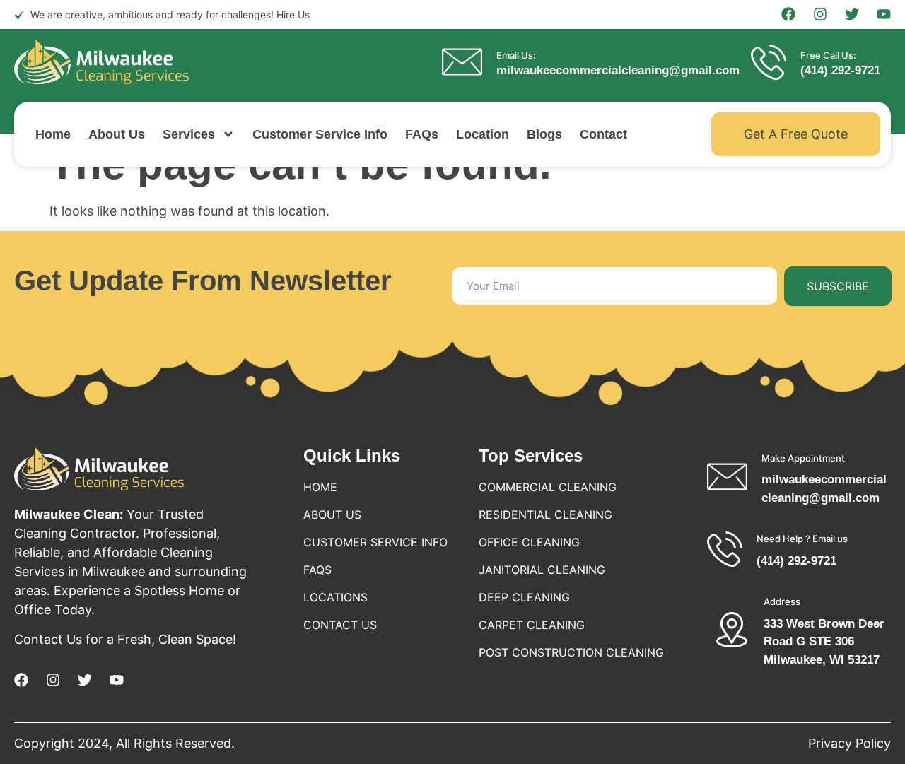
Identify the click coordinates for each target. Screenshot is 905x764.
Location (482, 134)
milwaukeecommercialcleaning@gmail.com (618, 70)
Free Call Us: (828, 55)
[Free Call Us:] (768, 62)
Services (189, 134)
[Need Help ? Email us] (724, 549)
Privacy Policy (849, 743)
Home (53, 134)
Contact (603, 134)
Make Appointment (803, 458)
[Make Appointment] (727, 477)
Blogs (544, 134)
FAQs (421, 134)
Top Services (531, 455)
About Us (116, 134)
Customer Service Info (319, 134)
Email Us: (516, 55)
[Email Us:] (462, 62)
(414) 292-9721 (840, 70)
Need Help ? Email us (802, 538)
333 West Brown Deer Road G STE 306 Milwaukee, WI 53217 (824, 641)
